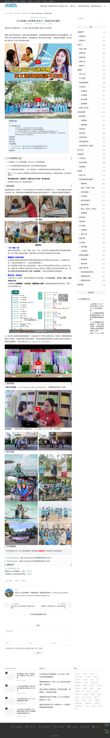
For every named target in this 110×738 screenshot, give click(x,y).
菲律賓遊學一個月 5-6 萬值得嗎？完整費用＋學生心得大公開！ (26, 675)
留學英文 (92, 40)
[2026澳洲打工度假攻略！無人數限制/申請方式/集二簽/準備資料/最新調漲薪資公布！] (10, 712)
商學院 (92, 679)
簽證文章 (92, 238)
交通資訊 (93, 91)
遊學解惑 (93, 259)
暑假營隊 (17, 580)
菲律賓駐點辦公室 (96, 6)
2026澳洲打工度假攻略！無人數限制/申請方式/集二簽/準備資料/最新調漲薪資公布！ (26, 711)
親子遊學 (87, 706)
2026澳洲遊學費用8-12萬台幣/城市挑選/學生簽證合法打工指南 (26, 688)
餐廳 (76, 709)
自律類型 (93, 213)
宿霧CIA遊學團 (9, 580)
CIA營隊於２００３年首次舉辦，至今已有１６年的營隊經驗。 (29, 128)
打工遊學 (92, 78)
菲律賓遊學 (97, 703)
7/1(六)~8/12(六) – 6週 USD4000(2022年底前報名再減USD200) (29, 148)
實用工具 (73, 6)
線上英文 (91, 150)
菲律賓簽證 (97, 700)
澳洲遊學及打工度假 (92, 146)
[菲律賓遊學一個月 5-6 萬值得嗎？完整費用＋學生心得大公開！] (10, 676)
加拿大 (91, 45)
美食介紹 (93, 234)
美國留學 (93, 694)
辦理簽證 (92, 167)
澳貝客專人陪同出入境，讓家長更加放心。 (25, 134)
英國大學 (89, 697)
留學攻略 (92, 53)
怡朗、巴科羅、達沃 (93, 188)
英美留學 (91, 154)
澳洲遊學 (77, 691)
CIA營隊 (22, 28)
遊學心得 (92, 61)
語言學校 (94, 706)
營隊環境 (12, 139)
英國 (83, 697)
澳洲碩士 (92, 688)
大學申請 (92, 158)
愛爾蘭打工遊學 (94, 682)
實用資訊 (92, 217)
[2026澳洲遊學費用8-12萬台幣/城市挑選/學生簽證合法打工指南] (10, 688)
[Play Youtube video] (38, 62)
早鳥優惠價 (12, 144)
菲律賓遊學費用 (78, 706)
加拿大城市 (92, 49)
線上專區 (44, 1)
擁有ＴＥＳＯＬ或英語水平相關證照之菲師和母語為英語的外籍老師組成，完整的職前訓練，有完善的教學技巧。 (41, 133)
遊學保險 (91, 285)
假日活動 (12, 141)
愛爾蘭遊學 (77, 685)
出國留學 (91, 32)
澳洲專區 (30, 1)
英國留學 (96, 697)
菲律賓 (10, 13)
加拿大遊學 (77, 679)
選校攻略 (93, 264)
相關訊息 (12, 150)
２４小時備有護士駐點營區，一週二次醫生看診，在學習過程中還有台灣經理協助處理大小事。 (36, 131)
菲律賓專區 (15, 1)
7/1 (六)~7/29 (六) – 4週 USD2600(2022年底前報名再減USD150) (29, 146)
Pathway (77, 673)
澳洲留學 (85, 688)
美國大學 (86, 694)
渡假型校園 (93, 205)
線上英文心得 (78, 694)
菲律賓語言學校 (53, 6)
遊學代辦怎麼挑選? (84, 6)
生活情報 (92, 226)
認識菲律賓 (43, 6)
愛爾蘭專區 (23, 1)
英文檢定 (84, 700)
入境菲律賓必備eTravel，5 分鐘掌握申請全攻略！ (26, 699)
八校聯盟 (84, 673)
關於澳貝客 (7, 1)
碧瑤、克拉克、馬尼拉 (93, 209)
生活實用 (93, 95)
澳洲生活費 (77, 688)
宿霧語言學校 (25, 13)
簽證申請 (92, 57)
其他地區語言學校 (93, 272)
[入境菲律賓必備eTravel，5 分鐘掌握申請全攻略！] (10, 701)
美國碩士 (99, 694)
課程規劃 (12, 137)
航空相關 (93, 99)
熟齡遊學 (92, 221)
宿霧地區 (93, 184)
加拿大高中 (85, 679)
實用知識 (92, 116)
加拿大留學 (87, 676)
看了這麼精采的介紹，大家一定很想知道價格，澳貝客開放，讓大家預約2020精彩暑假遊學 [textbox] (34, 551)
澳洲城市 (92, 129)
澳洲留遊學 (91, 112)
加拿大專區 (37, 1)
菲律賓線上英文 (78, 703)
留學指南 (92, 36)
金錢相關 (93, 104)
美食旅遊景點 (92, 83)
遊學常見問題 (92, 255)
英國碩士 (77, 700)
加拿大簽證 (95, 676)
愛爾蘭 (91, 70)
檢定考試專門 (93, 200)
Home (6, 13)
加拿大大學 (91, 673)
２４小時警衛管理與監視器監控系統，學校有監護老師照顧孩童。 (30, 129)
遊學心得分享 (17, 13)
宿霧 (98, 679)
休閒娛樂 (93, 230)
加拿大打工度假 (78, 676)
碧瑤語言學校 (93, 280)
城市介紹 (92, 74)
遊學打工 (92, 66)
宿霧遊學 (86, 682)
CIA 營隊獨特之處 (15, 126)
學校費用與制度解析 (92, 179)
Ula (31, 23)
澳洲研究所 (92, 137)
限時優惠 (51, 1)
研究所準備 (92, 162)
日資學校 (93, 196)
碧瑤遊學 (89, 691)
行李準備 (93, 251)
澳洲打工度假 (99, 685)
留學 (83, 691)
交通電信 (93, 120)
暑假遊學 (24, 580)
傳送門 (29, 571)
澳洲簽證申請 (92, 141)
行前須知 (92, 87)
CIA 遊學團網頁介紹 (12, 568)
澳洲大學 (92, 133)
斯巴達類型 (93, 192)
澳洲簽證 (99, 688)
